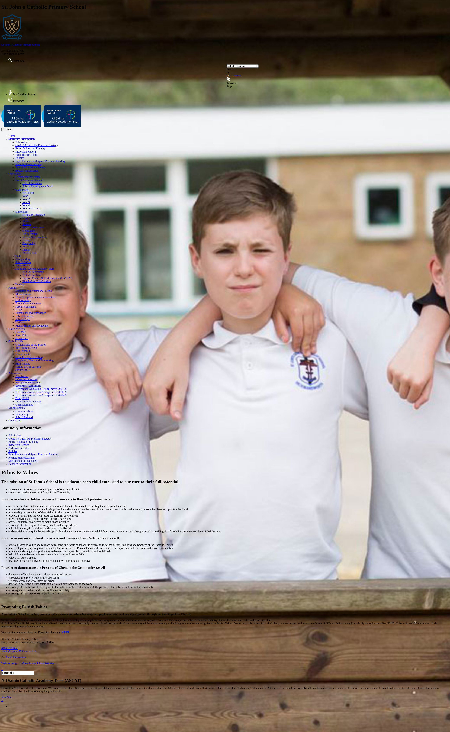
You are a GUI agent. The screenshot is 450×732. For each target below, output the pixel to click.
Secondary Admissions (28, 385)
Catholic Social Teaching (29, 357)
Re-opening (21, 414)
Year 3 (26, 202)
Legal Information (16, 657)
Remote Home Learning (28, 164)
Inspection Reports (25, 151)
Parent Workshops (25, 306)
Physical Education (33, 227)
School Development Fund (37, 186)
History (26, 240)
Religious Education (33, 214)
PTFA (18, 309)
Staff (18, 255)
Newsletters (21, 338)
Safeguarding (22, 259)
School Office (23, 262)
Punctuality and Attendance (30, 312)
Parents (12, 287)
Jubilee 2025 (22, 369)
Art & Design (30, 233)
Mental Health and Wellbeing (31, 325)
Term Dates (21, 335)
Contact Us (14, 420)
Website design (9, 663)
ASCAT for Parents (33, 271)
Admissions (21, 142)
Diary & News (16, 328)
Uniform (20, 322)
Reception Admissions (27, 382)
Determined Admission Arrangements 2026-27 (41, 392)
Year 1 (26, 195)
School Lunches (24, 316)
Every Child (22, 398)
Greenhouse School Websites (38, 663)
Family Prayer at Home (28, 366)
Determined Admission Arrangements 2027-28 (41, 395)
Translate (236, 75)
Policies (19, 157)
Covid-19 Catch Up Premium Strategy (36, 145)
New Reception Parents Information (35, 297)
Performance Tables (26, 154)
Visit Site (6, 697)
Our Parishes (22, 350)
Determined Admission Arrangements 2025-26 (41, 388)
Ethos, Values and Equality (30, 148)
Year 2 (26, 199)
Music (25, 246)
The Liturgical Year (26, 347)
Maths (25, 221)
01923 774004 (9, 648)
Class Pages (22, 189)
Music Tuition (23, 293)
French (26, 249)
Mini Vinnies (22, 363)
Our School (14, 173)
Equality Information (26, 170)
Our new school (24, 410)
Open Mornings (24, 404)
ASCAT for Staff (31, 274)
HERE (65, 632)
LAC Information (32, 183)
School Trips (22, 319)
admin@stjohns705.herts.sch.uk (19, 651)
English (26, 218)
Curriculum (21, 211)
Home (11, 135)
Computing (28, 230)
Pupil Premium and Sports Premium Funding (40, 161)
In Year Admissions (26, 379)
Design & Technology (34, 237)
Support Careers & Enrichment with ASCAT (47, 278)
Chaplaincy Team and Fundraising (34, 360)
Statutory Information (21, 138)
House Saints (22, 354)
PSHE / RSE (29, 252)
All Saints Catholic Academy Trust (34, 268)
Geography (28, 243)
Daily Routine (23, 265)
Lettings (19, 284)
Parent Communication (28, 303)
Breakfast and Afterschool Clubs (33, 290)
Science (26, 224)
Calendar (20, 331)
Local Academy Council (29, 180)
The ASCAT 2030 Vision (36, 281)
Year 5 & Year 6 (31, 208)
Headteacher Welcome (27, 176)
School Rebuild (17, 407)
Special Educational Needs (30, 167)
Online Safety (23, 300)
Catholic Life (15, 341)
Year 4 (26, 205)
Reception (28, 192)
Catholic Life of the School (30, 344)
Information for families (28, 401)
